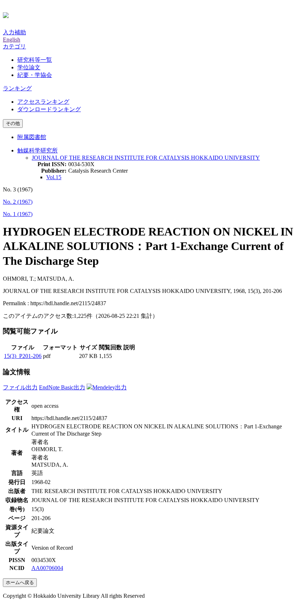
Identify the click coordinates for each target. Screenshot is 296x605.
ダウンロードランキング (49, 109)
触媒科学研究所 (37, 150)
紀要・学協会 (34, 75)
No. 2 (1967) (17, 202)
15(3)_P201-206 (23, 356)
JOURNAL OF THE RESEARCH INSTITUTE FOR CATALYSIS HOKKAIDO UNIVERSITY (146, 158)
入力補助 (14, 32)
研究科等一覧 (34, 60)
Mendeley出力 (109, 387)
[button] (14, 46)
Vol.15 (53, 177)
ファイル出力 (20, 387)
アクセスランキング (43, 102)
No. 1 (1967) (17, 214)
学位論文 (28, 67)
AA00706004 (47, 568)
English (11, 39)
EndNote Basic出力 (62, 387)
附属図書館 (31, 137)
